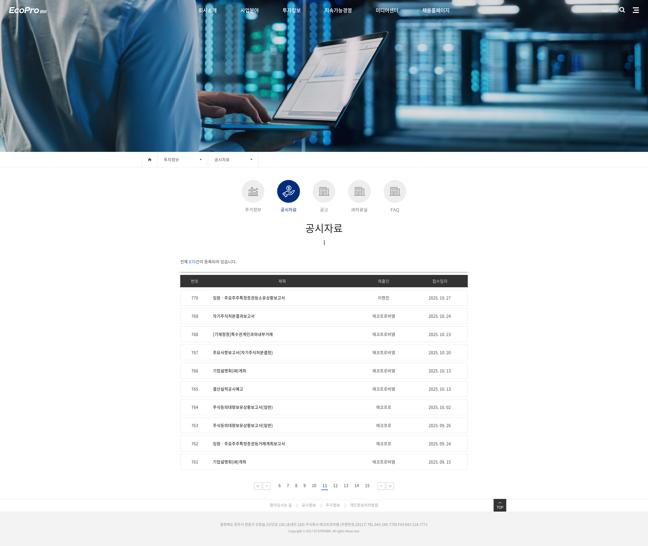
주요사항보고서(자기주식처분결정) (243, 352)
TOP (500, 507)
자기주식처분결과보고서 (234, 316)
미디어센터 (387, 10)
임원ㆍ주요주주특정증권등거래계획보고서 (249, 443)
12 (335, 485)
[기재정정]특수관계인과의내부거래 (243, 334)
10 (314, 485)
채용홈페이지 (436, 10)
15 (367, 485)
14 (356, 485)
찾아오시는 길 (281, 505)
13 (346, 485)
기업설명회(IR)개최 (229, 371)
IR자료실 (359, 209)
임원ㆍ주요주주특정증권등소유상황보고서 (249, 298)
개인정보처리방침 (364, 505)
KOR (605, 10)
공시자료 (222, 159)
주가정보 (253, 209)
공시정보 (309, 505)
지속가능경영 (338, 10)
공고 (324, 209)
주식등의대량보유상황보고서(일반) (243, 407)
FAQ (395, 209)
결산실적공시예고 (228, 389)
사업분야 (249, 10)
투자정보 (291, 10)
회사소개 (207, 10)
